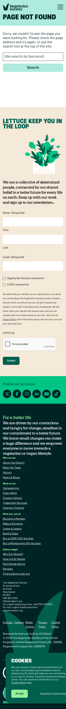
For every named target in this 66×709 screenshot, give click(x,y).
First (6, 229)
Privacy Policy (10, 319)
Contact (8, 622)
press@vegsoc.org (13, 610)
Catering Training (13, 507)
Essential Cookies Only (53, 693)
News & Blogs (11, 477)
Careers (19, 622)
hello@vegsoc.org (12, 601)
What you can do (12, 513)
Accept (19, 693)
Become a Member (14, 518)
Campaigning (11, 488)
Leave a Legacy (12, 528)
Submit (11, 361)
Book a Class (10, 533)
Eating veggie (10, 549)
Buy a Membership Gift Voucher (22, 543)
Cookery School (12, 497)
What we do (9, 483)
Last (5, 247)
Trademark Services (15, 502)
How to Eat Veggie (14, 558)
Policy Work (10, 493)
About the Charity (13, 462)
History (7, 472)
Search (33, 67)
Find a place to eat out (16, 573)
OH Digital (45, 633)
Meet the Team (12, 467)
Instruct (23, 633)
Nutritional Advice (14, 563)
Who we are (9, 457)
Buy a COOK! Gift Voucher (18, 538)
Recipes (8, 568)
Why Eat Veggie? (13, 554)
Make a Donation (13, 523)
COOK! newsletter (18, 284)
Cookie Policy (18, 682)
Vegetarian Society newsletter (25, 278)
